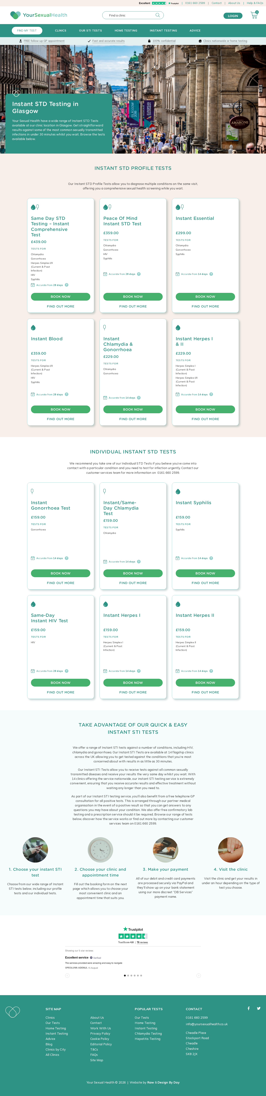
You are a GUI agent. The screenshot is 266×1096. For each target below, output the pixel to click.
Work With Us (100, 1028)
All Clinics (52, 1055)
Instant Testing (163, 30)
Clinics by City (56, 1049)
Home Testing (126, 30)
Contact (217, 3)
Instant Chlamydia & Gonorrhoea (118, 344)
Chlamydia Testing (148, 1033)
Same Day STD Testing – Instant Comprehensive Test (50, 226)
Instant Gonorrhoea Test (50, 505)
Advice (195, 30)
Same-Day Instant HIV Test (49, 617)
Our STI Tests (90, 30)
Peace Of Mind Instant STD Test (122, 221)
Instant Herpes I (121, 615)
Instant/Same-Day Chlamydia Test (121, 508)
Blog (49, 1044)
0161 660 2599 (195, 3)
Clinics (60, 30)
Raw (150, 1082)
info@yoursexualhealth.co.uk (207, 1024)
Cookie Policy (99, 1039)
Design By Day (169, 1082)
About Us (234, 3)
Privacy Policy (100, 1033)
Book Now (60, 297)
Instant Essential (195, 218)
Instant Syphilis (193, 502)
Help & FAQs (255, 3)
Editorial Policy (101, 1044)
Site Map (96, 1060)
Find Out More (61, 306)
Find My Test (27, 30)
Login (233, 16)
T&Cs (94, 1049)
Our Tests (53, 1023)
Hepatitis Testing (147, 1039)
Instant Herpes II (195, 615)
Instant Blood (47, 338)
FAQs (94, 1055)
